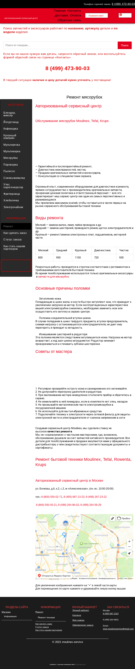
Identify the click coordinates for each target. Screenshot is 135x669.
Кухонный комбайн (9, 136)
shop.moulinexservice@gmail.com (118, 629)
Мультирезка (11, 144)
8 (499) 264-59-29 (90, 504)
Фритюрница (11, 193)
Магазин (6, 612)
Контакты (74, 10)
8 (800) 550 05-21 (46, 504)
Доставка (61, 15)
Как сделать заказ (15, 232)
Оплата (75, 15)
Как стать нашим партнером (14, 247)
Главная (60, 10)
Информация (10, 616)
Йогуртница (11, 122)
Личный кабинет (80, 610)
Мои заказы (78, 620)
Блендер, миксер (9, 114)
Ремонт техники (46, 617)
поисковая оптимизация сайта (65, 664)
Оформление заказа (82, 625)
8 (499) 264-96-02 (68, 504)
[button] (16, 114)
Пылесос (9, 171)
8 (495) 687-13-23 (74, 496)
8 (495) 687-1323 (111, 614)
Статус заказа (12, 239)
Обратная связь (69, 20)
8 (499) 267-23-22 (96, 496)
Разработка (53, 664)
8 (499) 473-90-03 (123, 3)
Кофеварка (10, 128)
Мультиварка (11, 151)
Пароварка (10, 164)
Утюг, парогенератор (13, 186)
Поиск (124, 45)
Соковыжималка (14, 177)
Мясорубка (10, 157)
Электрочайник (13, 207)
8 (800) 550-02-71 (51, 496)
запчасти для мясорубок (53, 276)
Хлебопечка (11, 200)
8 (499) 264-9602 (111, 620)
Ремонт (8, 226)
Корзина (76, 615)
